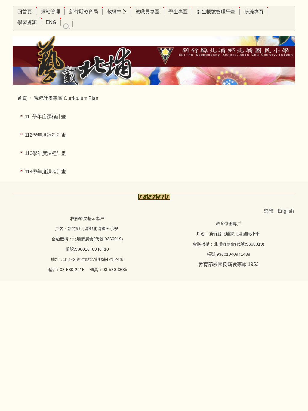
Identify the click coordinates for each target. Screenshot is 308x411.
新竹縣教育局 (83, 11)
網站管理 (50, 11)
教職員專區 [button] (147, 11)
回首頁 (24, 11)
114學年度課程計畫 (45, 171)
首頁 (22, 98)
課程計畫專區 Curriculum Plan (66, 98)
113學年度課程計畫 (45, 153)
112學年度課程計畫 (45, 135)
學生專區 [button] (178, 11)
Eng (51, 22)
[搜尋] (67, 26)
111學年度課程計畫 (45, 116)
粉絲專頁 (253, 11)
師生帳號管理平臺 (216, 11)
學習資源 (27, 22)
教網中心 (116, 11)
